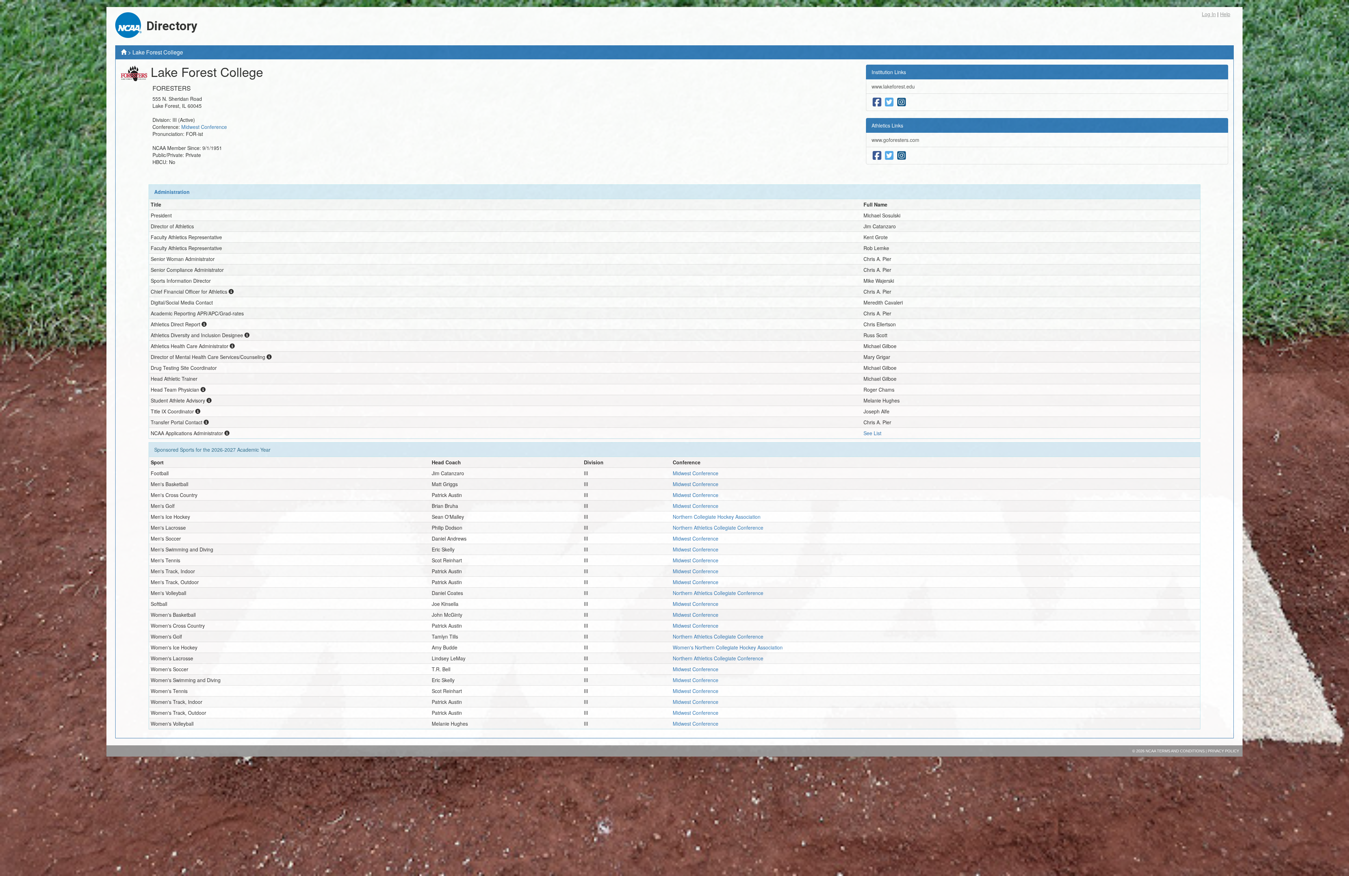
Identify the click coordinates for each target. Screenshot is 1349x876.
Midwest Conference (204, 126)
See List (872, 433)
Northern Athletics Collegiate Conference (718, 527)
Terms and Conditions (1181, 751)
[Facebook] (877, 102)
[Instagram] (901, 102)
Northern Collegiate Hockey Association (717, 516)
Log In (1209, 14)
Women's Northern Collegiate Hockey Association (728, 647)
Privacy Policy (1223, 751)
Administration (172, 191)
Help (1225, 14)
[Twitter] (889, 102)
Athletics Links (887, 125)
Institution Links (889, 72)
